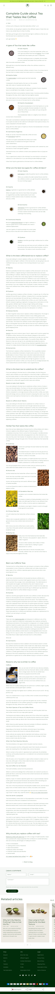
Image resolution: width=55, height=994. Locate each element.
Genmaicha (11, 136)
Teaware (5, 964)
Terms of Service (41, 970)
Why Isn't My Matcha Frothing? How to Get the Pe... (12, 922)
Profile (21, 967)
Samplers (5, 967)
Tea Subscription (7, 970)
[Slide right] (30, 944)
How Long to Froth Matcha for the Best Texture (37, 922)
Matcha (5, 958)
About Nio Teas (24, 955)
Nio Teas (25, 986)
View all (52, 900)
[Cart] (51, 5)
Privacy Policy (40, 958)
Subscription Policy (42, 967)
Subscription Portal (25, 970)
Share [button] (9, 23)
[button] (4, 5)
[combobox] (19, 989)
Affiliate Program (24, 958)
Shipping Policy (41, 964)
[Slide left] (24, 944)
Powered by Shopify (30, 986)
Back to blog (28, 862)
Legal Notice (40, 955)
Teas (4, 961)
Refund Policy (40, 961)
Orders (22, 964)
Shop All (5, 955)
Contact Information (25, 961)
